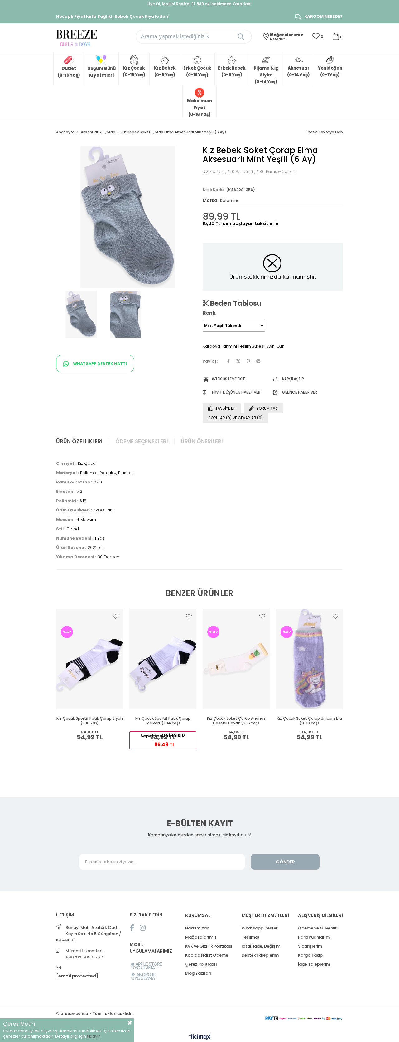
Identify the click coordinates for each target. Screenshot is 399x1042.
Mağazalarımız (201, 937)
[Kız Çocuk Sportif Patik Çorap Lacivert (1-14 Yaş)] (162, 658)
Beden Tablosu (235, 303)
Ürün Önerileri (202, 441)
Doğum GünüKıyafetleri (101, 71)
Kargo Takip (310, 955)
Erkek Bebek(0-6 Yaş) (232, 71)
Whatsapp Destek (260, 928)
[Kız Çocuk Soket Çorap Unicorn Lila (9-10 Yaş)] (309, 658)
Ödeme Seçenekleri (141, 441)
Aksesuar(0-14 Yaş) (298, 71)
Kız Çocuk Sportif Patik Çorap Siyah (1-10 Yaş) (89, 721)
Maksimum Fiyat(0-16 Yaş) (199, 108)
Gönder (285, 862)
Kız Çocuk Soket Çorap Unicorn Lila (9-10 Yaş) (309, 721)
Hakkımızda (197, 928)
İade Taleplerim (314, 964)
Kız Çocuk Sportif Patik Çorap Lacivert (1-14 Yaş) (162, 721)
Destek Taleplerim (260, 955)
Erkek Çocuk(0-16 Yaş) (197, 71)
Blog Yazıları (198, 973)
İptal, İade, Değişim (261, 946)
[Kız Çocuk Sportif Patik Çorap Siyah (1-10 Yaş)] (89, 658)
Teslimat (251, 937)
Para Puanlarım (314, 937)
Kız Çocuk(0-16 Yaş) (134, 71)
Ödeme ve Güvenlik (317, 928)
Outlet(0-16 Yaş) (69, 71)
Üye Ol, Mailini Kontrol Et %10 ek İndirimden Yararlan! (199, 4)
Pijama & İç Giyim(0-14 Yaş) (266, 75)
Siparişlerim (310, 946)
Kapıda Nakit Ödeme (206, 955)
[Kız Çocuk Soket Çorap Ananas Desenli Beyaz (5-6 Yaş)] (236, 658)
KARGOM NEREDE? (323, 16)
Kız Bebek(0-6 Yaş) (165, 71)
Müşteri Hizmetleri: (84, 954)
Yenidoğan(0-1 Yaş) (330, 71)
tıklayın (94, 1036)
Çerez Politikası (201, 964)
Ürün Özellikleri (79, 441)
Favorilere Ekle (115, 616)
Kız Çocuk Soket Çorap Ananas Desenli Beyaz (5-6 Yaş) (236, 721)
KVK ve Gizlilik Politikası (208, 946)
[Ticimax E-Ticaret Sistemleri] (200, 1037)
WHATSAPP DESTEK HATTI (99, 364)
